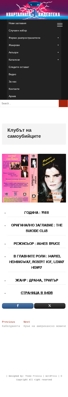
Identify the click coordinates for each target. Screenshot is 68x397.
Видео (12, 74)
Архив (12, 96)
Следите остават (19, 66)
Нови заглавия (17, 23)
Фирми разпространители (24, 37)
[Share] (17, 306)
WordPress (51, 376)
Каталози (14, 59)
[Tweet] (49, 306)
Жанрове (14, 45)
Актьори (13, 52)
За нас (13, 81)
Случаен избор (18, 30)
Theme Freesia (33, 376)
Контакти (14, 88)
